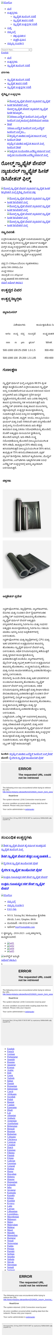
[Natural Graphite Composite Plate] (19, 863)
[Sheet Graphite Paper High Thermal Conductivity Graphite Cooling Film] (27, 849)
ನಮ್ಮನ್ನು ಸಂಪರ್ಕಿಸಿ (15, 43)
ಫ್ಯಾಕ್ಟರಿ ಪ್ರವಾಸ (19, 39)
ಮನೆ (9, 9)
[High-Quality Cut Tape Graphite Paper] (24, 877)
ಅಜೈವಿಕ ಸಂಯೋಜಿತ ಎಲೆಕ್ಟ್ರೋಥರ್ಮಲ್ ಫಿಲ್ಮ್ (27, 155)
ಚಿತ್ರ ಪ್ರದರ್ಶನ (19, 35)
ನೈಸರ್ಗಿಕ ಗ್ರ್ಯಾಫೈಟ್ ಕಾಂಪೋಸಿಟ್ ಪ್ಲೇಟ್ (26, 758)
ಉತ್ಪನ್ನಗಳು (12, 12)
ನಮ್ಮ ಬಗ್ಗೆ (11, 32)
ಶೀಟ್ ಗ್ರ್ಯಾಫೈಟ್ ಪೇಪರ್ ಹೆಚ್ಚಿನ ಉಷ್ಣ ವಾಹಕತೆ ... (26, 856)
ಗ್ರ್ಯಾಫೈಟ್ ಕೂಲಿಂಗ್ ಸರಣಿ (24, 16)
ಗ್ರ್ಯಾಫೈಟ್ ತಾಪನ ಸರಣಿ (23, 20)
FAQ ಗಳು (11, 909)
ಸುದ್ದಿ (9, 28)
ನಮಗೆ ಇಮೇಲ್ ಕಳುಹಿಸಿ (12, 282)
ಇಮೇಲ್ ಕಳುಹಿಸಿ (8, 960)
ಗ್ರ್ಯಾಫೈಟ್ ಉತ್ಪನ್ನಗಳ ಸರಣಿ (25, 24)
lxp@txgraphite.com (25, 927)
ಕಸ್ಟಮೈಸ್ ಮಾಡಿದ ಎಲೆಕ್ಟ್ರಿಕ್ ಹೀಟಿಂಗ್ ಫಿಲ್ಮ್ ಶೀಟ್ (31, 754)
